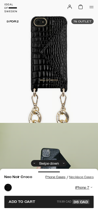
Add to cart (48, 202)
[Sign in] (69, 6)
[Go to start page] (10, 8)
